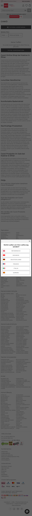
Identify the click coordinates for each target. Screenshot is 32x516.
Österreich (16, 251)
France (16, 264)
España (16, 272)
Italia (16, 268)
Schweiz (16, 255)
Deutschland (16, 259)
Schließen (29, 241)
